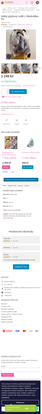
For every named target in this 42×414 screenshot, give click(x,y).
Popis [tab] (4, 185)
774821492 (7, 295)
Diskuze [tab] (20, 185)
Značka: (8, 26)
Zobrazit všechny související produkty (21, 180)
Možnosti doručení (29, 86)
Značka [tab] (26, 185)
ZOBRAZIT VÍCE (21, 267)
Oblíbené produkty (7, 322)
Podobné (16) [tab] (12, 185)
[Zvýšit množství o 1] (8, 90)
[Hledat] (27, 3)
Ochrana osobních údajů (9, 312)
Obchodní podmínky (7, 309)
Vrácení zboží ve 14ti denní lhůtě (11, 314)
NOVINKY (4, 304)
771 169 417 (8, 284)
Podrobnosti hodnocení (24, 24)
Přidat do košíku (19, 91)
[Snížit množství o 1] (8, 93)
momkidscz (7, 292)
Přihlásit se (7, 375)
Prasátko (5, 172)
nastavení (5, 397)
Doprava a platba (6, 319)
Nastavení (20, 402)
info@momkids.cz (9, 281)
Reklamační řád (6, 317)
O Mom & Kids (5, 306)
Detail (6, 167)
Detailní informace (7, 114)
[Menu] (37, 3)
